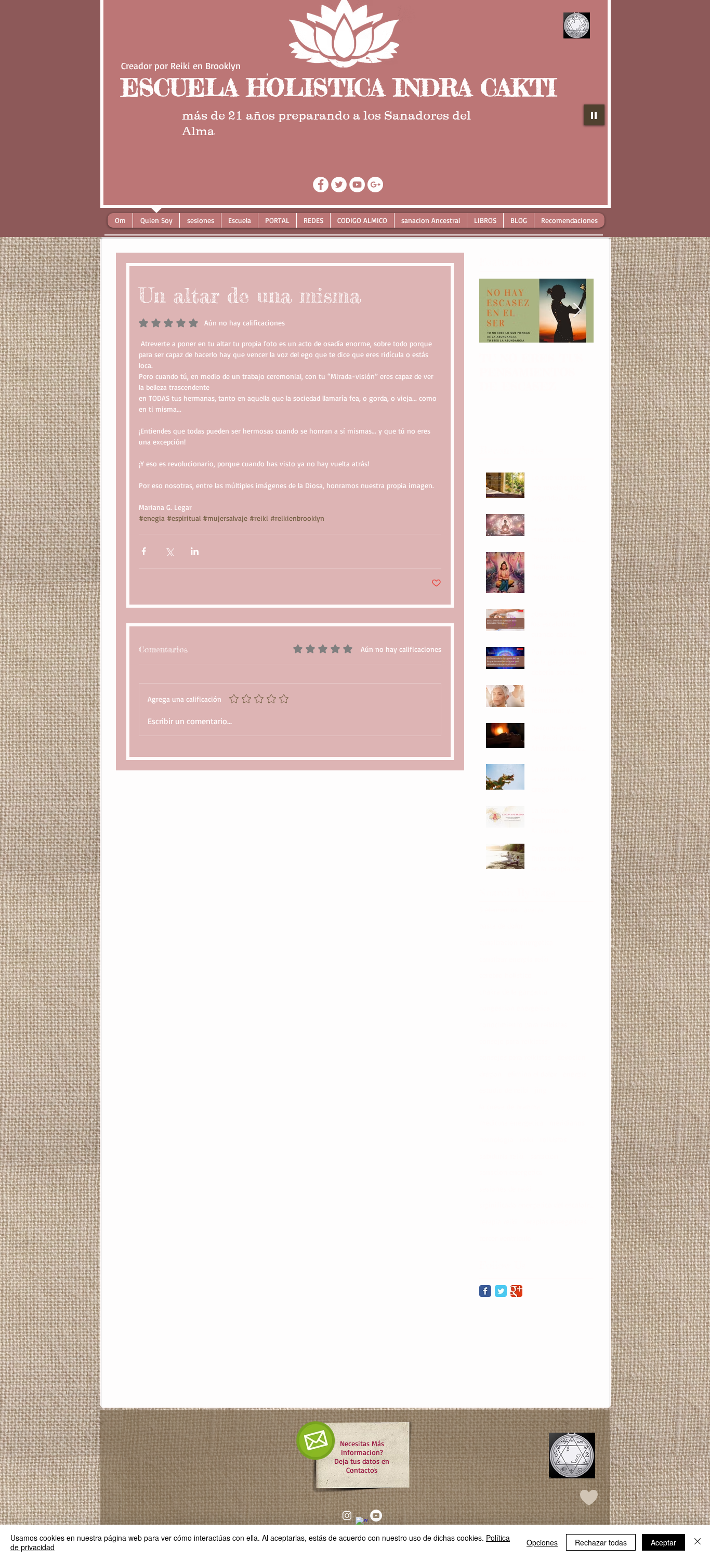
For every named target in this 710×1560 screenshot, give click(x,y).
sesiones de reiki (505, 1188)
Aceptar (663, 1542)
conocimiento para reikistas (523, 1024)
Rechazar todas (601, 1542)
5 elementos (498, 909)
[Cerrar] (697, 1542)
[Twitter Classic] (501, 1291)
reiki (527, 1139)
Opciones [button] (542, 1542)
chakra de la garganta (513, 991)
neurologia (496, 1139)
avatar (534, 909)
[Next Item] (577, 311)
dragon (490, 1073)
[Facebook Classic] (485, 1291)
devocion (571, 1057)
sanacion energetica (511, 1172)
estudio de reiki (503, 1089)
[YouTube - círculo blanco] (376, 1516)
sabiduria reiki (501, 1155)
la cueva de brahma (509, 1106)
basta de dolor (501, 925)
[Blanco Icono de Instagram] (347, 1516)
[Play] (594, 114)
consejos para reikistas (515, 1057)
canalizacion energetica (516, 942)
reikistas (553, 1139)
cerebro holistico (505, 975)
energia (575, 1073)
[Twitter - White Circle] (339, 184)
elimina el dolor (532, 1073)
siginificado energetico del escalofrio (536, 1204)
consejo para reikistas (513, 1041)
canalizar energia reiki (514, 958)
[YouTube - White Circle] (357, 184)
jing (540, 1089)
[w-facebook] (361, 1523)
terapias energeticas (555, 1221)
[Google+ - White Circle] (375, 184)
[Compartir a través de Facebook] (144, 551)
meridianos (567, 1122)
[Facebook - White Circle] (320, 184)
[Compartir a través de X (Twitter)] (169, 551)
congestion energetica (514, 1007)
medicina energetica (511, 1122)
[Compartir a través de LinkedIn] (195, 551)
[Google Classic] (516, 1291)
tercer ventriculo (505, 1238)
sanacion (544, 1155)
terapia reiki (498, 1221)
